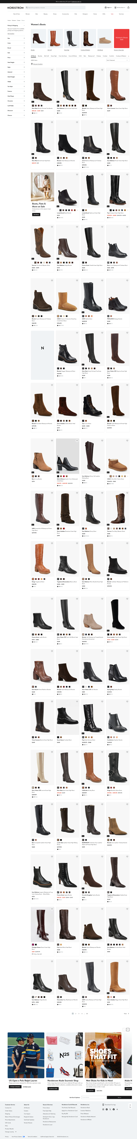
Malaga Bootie (114, 319)
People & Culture (28, 1117)
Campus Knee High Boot (115, 213)
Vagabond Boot (38, 582)
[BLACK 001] (86, 368)
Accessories (65, 14)
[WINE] (117, 528)
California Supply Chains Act (47, 1136)
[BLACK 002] (64, 787)
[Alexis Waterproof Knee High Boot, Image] (92, 85)
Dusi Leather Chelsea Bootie (117, 842)
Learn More (99, 1090)
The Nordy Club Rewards (68, 1107)
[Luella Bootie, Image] (42, 614)
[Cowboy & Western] (88, 38)
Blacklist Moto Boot (114, 790)
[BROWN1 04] (63, 210)
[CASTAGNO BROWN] (86, 262)
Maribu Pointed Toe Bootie (42, 108)
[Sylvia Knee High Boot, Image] (67, 85)
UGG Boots (100, 50)
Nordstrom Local (47, 1124)
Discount (10, 110)
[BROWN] (36, 579)
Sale (112, 14)
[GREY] (114, 737)
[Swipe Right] (127, 1029)
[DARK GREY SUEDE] (114, 262)
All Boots (33, 56)
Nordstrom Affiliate (86, 1119)
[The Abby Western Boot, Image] (117, 508)
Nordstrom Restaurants (49, 1121)
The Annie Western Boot (41, 265)
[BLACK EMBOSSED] (66, 892)
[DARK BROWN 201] (36, 158)
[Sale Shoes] (42, 186)
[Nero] (58, 737)
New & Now (16, 14)
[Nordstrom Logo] (15, 8)
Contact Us (8, 1108)
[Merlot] (64, 476)
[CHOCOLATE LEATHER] (108, 892)
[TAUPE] (114, 368)
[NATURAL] (66, 787)
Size (9, 38)
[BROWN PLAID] (114, 997)
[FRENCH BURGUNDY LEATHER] (64, 105)
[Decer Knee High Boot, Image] (42, 924)
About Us (26, 1105)
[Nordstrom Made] (64, 1055)
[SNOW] (111, 528)
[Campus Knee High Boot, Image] (117, 190)
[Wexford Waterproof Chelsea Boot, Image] (92, 138)
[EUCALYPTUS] (119, 210)
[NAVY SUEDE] (66, 687)
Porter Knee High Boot (117, 160)
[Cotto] (61, 737)
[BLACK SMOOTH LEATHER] (66, 262)
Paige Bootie (39, 1000)
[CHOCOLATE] (64, 579)
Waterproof (91, 56)
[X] (110, 1109)
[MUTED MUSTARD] (122, 476)
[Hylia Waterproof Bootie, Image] (67, 666)
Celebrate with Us (76, 1)
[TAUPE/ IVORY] (36, 997)
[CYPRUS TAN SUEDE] (117, 158)
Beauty (45, 14)
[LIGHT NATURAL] (33, 787)
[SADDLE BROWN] (64, 892)
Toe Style (10, 86)
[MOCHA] (108, 528)
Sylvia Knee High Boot (67, 108)
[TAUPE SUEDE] (38, 421)
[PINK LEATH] (111, 997)
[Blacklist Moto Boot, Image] (117, 767)
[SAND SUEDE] (36, 316)
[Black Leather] (61, 840)
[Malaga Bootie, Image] (117, 296)
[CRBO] (125, 476)
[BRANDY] (38, 737)
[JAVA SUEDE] (64, 158)
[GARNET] (72, 210)
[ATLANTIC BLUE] (50, 262)
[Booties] (38, 38)
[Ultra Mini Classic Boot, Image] (117, 456)
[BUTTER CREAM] (86, 210)
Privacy (7, 1136)
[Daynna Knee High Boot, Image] (117, 348)
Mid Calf (50, 50)
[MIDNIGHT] (41, 262)
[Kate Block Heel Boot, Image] (67, 924)
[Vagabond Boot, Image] (42, 559)
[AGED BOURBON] (33, 737)
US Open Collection (15, 1086)
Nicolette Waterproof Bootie (42, 423)
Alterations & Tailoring (49, 1114)
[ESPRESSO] (86, 997)
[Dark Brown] (61, 476)
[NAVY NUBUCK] (86, 634)
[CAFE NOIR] (72, 262)
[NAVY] (122, 210)
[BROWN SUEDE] (58, 528)
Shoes (55, 14)
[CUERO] (111, 316)
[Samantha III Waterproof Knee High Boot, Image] (42, 508)
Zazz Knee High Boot (65, 790)
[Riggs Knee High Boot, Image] (117, 977)
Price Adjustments (10, 1120)
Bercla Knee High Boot (42, 740)
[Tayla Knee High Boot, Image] (117, 614)
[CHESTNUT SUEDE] (58, 316)
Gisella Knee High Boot (92, 265)
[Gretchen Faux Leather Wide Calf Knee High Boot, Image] (92, 820)
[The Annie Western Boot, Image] (42, 242)
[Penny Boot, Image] (92, 508)
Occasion (10, 101)
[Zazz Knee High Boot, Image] (67, 767)
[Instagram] (103, 1109)
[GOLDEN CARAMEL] (83, 579)
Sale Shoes (36, 214)
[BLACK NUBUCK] (38, 316)
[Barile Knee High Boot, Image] (42, 138)
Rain (85, 56)
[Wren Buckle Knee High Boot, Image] (92, 559)
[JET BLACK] (110, 210)
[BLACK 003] (33, 158)
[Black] (58, 476)
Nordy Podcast (28, 1123)
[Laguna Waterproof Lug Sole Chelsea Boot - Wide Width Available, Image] (42, 872)
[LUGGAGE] (86, 316)
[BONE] (44, 262)
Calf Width (11, 106)
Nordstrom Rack (85, 1107)
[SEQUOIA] (47, 262)
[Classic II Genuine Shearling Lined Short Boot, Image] (67, 296)
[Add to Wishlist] (52, 69)
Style (9, 67)
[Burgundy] (33, 944)
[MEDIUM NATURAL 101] (66, 634)
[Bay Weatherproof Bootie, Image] (67, 977)
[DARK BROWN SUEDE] (33, 105)
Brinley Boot (88, 790)
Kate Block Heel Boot (64, 947)
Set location (11, 33)
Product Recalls (9, 1129)
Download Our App (110, 1105)
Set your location (38, 64)
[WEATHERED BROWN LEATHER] (89, 158)
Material (10, 72)
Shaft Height (11, 77)
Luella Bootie (39, 637)
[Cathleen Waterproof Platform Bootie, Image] (117, 559)
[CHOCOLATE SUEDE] (83, 105)
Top (130, 1107)
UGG (80, 56)
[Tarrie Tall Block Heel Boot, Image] (67, 614)
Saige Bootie (64, 265)
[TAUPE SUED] (61, 158)
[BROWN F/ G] (117, 262)
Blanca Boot (67, 582)
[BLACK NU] (64, 368)
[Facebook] (114, 1109)
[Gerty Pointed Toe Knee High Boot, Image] (92, 348)
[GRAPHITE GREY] (120, 944)
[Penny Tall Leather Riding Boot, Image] (92, 456)
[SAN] (64, 316)
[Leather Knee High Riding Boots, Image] (67, 820)
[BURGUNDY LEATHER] (61, 421)
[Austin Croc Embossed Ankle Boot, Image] (67, 456)
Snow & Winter (73, 56)
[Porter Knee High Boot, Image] (117, 138)
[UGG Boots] (105, 38)
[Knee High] (72, 38)
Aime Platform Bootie (41, 689)
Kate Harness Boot (88, 740)
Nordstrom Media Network (88, 1116)
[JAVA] (33, 316)
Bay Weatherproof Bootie (67, 1000)
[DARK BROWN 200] (94, 368)
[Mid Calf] (55, 38)
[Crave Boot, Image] (92, 400)
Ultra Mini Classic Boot (115, 479)
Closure (10, 115)
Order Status (8, 1111)
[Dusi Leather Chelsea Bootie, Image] (117, 820)
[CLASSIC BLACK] (83, 421)
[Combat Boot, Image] (67, 717)
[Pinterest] (107, 1109)
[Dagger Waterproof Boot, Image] (67, 348)
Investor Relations (86, 1110)
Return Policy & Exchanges (12, 1117)
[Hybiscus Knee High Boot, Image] (92, 190)
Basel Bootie (64, 213)
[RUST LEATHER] (33, 687)
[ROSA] (89, 737)
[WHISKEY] (86, 528)
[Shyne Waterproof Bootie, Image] (92, 924)
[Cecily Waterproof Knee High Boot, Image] (92, 977)
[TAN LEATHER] (36, 840)
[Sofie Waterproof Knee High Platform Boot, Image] (117, 400)
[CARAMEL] (83, 787)
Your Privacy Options (17, 1136)
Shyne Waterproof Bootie (91, 947)
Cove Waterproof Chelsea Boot (117, 265)
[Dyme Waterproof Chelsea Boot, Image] (42, 296)
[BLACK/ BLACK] (60, 210)
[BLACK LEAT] (41, 316)
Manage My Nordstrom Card (70, 1116)
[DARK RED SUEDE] (38, 105)
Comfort (111, 56)
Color (9, 43)
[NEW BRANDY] (108, 105)
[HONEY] (117, 634)
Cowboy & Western (85, 50)
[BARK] (92, 737)
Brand (9, 48)
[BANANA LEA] (108, 997)
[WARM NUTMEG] (69, 105)
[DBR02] (36, 787)
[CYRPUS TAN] (61, 262)
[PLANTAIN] (41, 579)
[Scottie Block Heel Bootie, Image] (117, 924)
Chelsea (98, 56)
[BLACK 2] (69, 210)
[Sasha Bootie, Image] (92, 872)
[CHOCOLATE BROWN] (72, 105)
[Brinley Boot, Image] (92, 767)
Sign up (119, 1097)
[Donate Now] (103, 1055)
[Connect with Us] (117, 1109)
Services (121, 14)
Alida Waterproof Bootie (66, 160)
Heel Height (11, 62)
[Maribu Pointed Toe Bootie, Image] (42, 85)
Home (95, 14)
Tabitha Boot (87, 319)
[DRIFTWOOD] (114, 528)
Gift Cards (128, 1088)
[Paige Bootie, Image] (42, 977)
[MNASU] (92, 687)
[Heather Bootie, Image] (117, 717)
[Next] (128, 56)
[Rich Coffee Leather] (58, 840)
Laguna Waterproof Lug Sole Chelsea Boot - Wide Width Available (42, 894)
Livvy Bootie (37, 479)
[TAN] (86, 421)
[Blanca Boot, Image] (67, 559)
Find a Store (46, 1108)
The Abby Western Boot (116, 531)
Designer (85, 14)
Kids (76, 14)
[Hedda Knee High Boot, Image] (117, 872)
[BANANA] (125, 210)
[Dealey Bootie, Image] (117, 666)
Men (36, 14)
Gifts (104, 14)
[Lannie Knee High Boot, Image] (42, 767)
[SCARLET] (38, 262)
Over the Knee (63, 56)
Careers (26, 1111)
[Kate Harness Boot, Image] (92, 717)
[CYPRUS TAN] (61, 105)
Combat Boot (64, 740)
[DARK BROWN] (108, 368)
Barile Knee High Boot (41, 160)
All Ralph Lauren (27, 1086)
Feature (10, 91)
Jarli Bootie (90, 689)
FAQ (6, 1126)
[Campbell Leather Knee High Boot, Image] (42, 820)
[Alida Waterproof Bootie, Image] (67, 138)
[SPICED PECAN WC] (75, 105)
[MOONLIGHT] (113, 476)
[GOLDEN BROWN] (89, 316)
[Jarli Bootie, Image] (92, 666)
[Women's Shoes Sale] (121, 38)
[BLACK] (58, 105)
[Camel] (66, 476)
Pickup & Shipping (13, 25)
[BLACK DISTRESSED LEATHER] (108, 262)
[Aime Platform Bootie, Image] (42, 666)
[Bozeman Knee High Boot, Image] (67, 508)
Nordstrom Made (53, 1088)
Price (9, 57)
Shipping (7, 1114)
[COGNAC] (92, 316)
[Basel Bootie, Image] (67, 190)
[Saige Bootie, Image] (67, 242)
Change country (9, 1132)
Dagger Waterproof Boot (66, 371)
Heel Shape (11, 96)
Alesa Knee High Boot (117, 108)
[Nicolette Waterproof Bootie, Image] (42, 400)
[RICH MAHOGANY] (111, 105)
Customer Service (10, 1105)
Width (9, 81)
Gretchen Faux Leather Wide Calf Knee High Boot (92, 843)
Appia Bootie (64, 895)
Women (28, 14)
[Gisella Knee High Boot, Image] (92, 242)
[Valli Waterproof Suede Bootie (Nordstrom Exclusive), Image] (92, 614)
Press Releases (85, 1113)
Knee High (66, 50)
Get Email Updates (29, 1120)
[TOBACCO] (61, 892)
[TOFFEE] (75, 210)
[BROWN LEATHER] (38, 476)
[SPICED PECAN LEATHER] (114, 158)
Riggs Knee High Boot (117, 1000)
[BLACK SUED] (58, 158)
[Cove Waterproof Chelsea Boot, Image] (117, 242)
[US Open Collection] (26, 1055)
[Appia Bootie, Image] (67, 872)
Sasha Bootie (91, 895)
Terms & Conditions (32, 1136)
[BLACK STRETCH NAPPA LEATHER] (86, 892)
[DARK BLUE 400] (89, 687)
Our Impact (27, 1114)
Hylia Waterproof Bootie (66, 689)
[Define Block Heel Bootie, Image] (67, 400)
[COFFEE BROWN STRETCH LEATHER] (89, 892)
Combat (105, 56)
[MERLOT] (38, 579)
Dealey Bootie (114, 689)
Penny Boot (89, 531)
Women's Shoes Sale (119, 50)
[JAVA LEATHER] (86, 158)
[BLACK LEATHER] (41, 105)
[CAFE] (35, 262)
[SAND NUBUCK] (83, 634)
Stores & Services (48, 1105)
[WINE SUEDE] (64, 687)
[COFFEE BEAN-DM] (83, 892)
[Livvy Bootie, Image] (42, 456)
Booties (33, 50)
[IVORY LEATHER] (86, 687)
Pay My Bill (65, 1113)
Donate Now (91, 1090)
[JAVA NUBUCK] (92, 634)
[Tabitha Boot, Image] (92, 296)
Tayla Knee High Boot (117, 637)
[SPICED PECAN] (58, 262)
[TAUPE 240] (92, 368)
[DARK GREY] (89, 368)
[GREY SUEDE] (61, 316)
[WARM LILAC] (116, 476)
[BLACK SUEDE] (86, 105)
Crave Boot (86, 423)
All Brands (27, 1108)
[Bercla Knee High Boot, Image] (42, 717)
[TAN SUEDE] (66, 158)
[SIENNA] (122, 528)
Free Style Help (47, 1111)
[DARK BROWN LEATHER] (36, 105)
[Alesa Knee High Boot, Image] (117, 85)
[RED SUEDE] (64, 528)
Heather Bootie (114, 740)
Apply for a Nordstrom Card (69, 1110)
